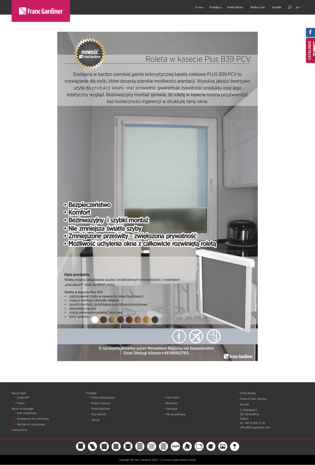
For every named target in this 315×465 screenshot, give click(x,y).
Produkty (214, 7)
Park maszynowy (26, 413)
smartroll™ (23, 397)
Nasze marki (19, 393)
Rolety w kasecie (100, 403)
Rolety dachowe (100, 408)
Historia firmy (19, 430)
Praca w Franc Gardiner (253, 398)
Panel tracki (172, 397)
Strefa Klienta (235, 7)
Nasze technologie (22, 408)
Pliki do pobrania (176, 414)
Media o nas (257, 7)
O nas (198, 7)
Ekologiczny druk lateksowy (33, 418)
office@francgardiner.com (255, 427)
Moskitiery (172, 403)
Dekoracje (172, 408)
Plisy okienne (98, 414)
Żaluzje (95, 420)
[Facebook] (310, 33)
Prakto (21, 403)
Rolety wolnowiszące (103, 397)
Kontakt (276, 7)
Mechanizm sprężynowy (31, 424)
